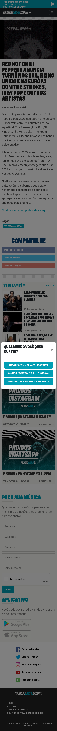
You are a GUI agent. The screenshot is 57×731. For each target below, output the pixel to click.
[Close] (52, 349)
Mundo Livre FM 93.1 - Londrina (28, 373)
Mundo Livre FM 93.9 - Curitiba (28, 364)
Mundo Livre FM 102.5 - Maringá (28, 381)
